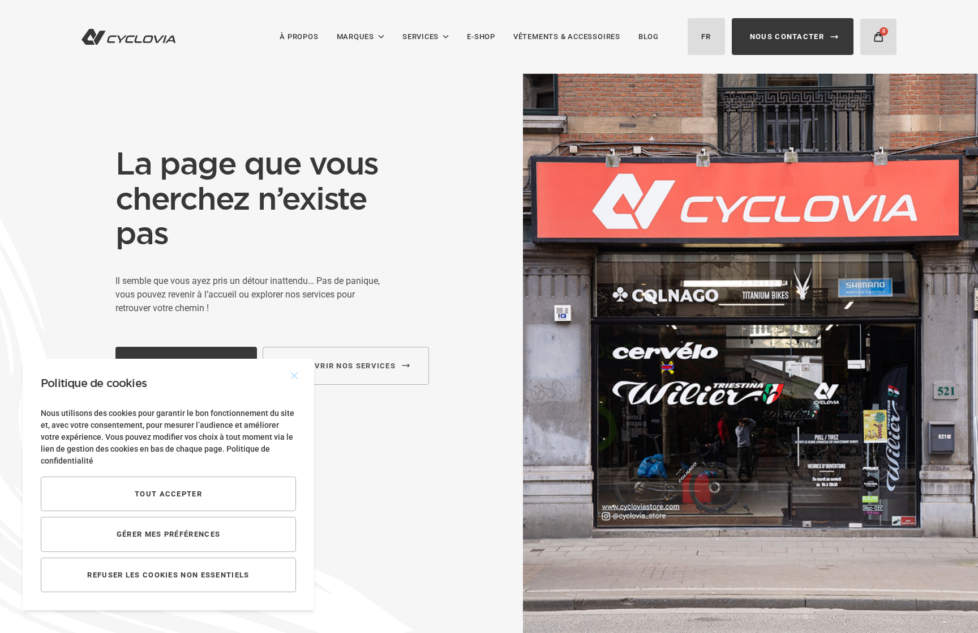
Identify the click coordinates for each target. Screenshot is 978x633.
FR (706, 36)
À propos (299, 36)
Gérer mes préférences (168, 534)
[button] (878, 37)
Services (420, 36)
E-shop (481, 36)
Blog (648, 36)
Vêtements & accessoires (566, 36)
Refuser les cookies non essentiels (168, 575)
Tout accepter (168, 494)
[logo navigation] (128, 37)
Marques (355, 36)
